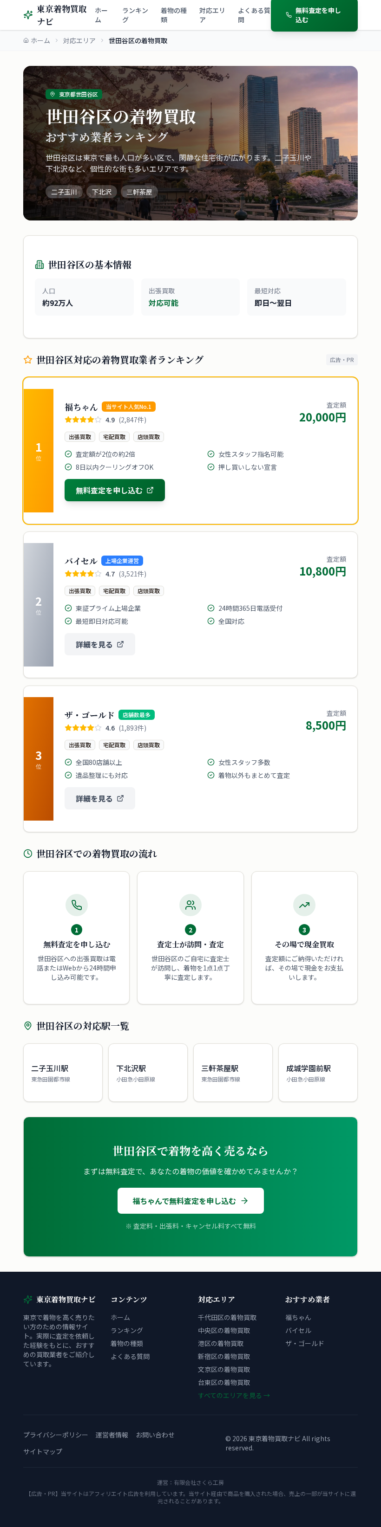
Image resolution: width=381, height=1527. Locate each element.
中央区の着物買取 (224, 1330)
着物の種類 (174, 15)
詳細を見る (94, 644)
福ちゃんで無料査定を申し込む (184, 1200)
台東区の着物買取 (224, 1382)
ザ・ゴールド (304, 1343)
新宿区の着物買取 (224, 1356)
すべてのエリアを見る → (234, 1395)
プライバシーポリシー (55, 1434)
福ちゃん (298, 1317)
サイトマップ (42, 1451)
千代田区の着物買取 (227, 1317)
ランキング (135, 15)
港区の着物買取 (220, 1343)
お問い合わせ (155, 1434)
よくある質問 (254, 15)
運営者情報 (112, 1434)
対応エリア (212, 15)
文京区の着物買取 (224, 1369)
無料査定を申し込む (109, 490)
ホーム (101, 15)
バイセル (298, 1330)
